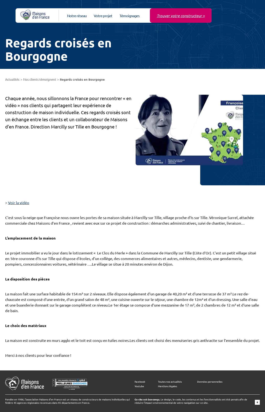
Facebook (140, 381)
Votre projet (103, 15)
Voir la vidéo (18, 202)
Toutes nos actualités (170, 381)
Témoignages (129, 15)
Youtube (139, 386)
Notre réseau (77, 15)
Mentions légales (167, 386)
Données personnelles (209, 381)
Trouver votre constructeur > (181, 15)
